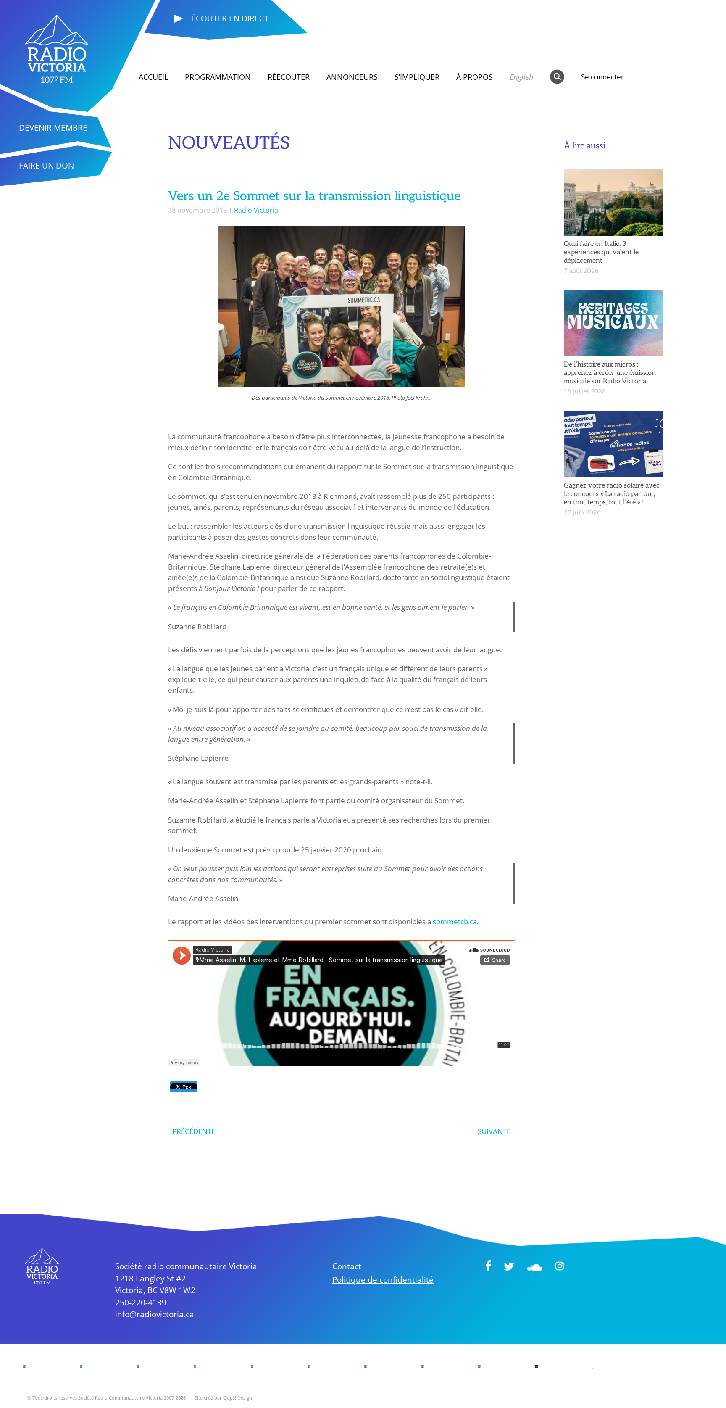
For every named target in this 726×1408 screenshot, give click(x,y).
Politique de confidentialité (383, 1279)
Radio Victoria (256, 210)
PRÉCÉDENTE (193, 1131)
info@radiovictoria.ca (154, 1314)
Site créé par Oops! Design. (224, 1398)
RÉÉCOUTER (289, 77)
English (521, 77)
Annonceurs (352, 77)
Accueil (153, 77)
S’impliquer (417, 77)
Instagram (559, 1266)
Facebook (488, 1265)
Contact (346, 1266)
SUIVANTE (494, 1131)
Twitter (509, 1266)
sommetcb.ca (455, 921)
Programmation (218, 77)
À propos (474, 77)
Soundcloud (534, 1267)
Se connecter (602, 77)
